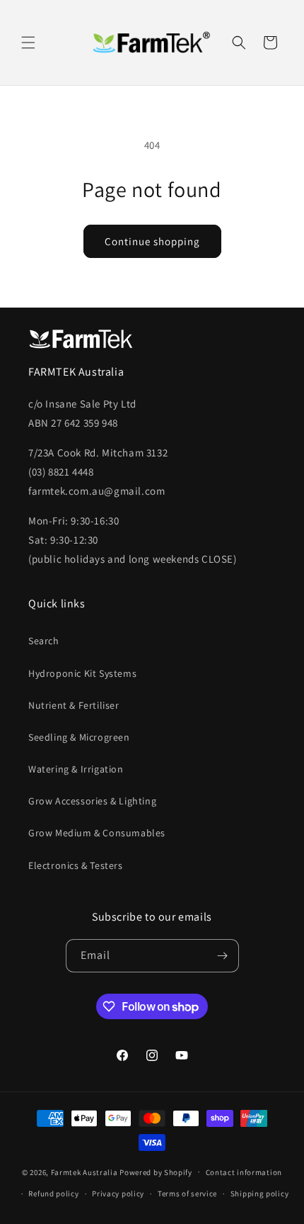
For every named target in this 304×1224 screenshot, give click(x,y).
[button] (28, 42)
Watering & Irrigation (76, 769)
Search (43, 640)
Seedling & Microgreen (79, 737)
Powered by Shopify (155, 1172)
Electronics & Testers (75, 865)
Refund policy (53, 1193)
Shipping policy (259, 1193)
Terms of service (187, 1193)
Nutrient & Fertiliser (73, 705)
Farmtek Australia (84, 1172)
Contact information (244, 1172)
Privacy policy (118, 1193)
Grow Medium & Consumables (96, 832)
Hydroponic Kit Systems (82, 673)
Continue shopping (152, 241)
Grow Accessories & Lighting (92, 801)
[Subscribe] (222, 955)
